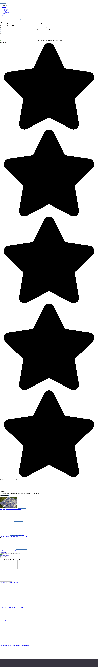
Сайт (1, 483)
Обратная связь (5, 659)
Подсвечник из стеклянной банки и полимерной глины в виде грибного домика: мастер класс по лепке (20, 657)
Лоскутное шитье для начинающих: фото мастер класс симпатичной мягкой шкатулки (17, 522)
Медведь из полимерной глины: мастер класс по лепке (11, 632)
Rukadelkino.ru (3, 3)
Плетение (4, 15)
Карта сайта (4, 662)
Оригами (4, 14)
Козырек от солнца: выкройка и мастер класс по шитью (11, 550)
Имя (1, 479)
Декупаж (4, 11)
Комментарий (3, 491)
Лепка (3, 13)
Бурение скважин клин (3, 552)
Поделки (4, 16)
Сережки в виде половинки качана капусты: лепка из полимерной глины (14, 645)
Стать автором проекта (7, 660)
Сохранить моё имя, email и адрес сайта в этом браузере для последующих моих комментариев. (21, 493)
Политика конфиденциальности (8, 663)
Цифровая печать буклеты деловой (4, 555)
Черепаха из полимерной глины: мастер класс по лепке (11, 594)
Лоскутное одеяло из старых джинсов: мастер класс (10, 509)
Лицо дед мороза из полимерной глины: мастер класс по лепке (12, 620)
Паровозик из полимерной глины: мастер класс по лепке (11, 607)
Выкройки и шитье (5, 8)
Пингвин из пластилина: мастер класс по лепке (9, 582)
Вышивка (4, 7)
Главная (2, 19)
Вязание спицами (5, 10)
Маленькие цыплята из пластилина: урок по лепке (10, 569)
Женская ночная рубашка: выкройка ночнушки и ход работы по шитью (14, 536)
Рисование (4, 17)
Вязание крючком (5, 9)
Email (1, 481)
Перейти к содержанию (5, 0)
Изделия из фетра (5, 12)
